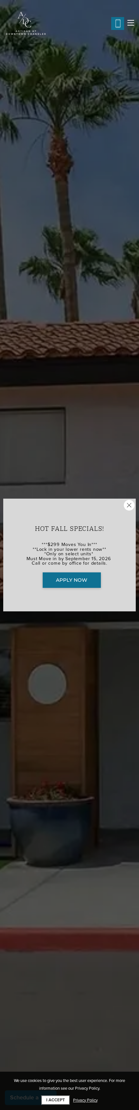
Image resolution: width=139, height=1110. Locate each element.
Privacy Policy (85, 1100)
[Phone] (117, 23)
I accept (55, 1100)
